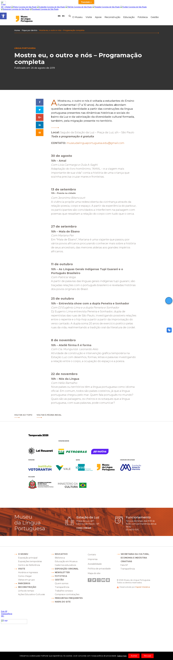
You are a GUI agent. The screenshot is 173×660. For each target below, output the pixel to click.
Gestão (59, 580)
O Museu (23, 554)
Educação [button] (129, 17)
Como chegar (25, 576)
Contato (92, 554)
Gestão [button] (155, 17)
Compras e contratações (67, 594)
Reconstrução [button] (112, 17)
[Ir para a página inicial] (29, 19)
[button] (3, 16)
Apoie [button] (98, 17)
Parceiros (24, 583)
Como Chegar (83, 528)
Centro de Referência (29, 565)
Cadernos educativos (65, 565)
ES (63, 16)
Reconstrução (27, 587)
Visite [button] (89, 17)
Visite (21, 569)
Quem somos (61, 583)
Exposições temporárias (30, 561)
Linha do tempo (26, 591)
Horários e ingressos (28, 572)
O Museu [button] (77, 17)
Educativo (61, 554)
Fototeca (143, 17)
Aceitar (134, 656)
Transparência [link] (127, 569)
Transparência (62, 587)
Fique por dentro (29, 30)
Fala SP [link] (124, 565)
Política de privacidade (99, 568)
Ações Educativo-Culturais (31, 594)
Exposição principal (27, 558)
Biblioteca (60, 558)
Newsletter (62, 572)
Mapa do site (63, 602)
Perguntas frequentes (69, 598)
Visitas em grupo (26, 580)
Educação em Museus (66, 561)
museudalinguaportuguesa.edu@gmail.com (95, 143)
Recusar (147, 656)
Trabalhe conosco (64, 591)
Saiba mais (122, 656)
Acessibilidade (95, 564)
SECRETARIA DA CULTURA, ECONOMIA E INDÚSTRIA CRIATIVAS (135, 558)
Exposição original (67, 569)
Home (17, 30)
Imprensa (92, 559)
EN (59, 16)
